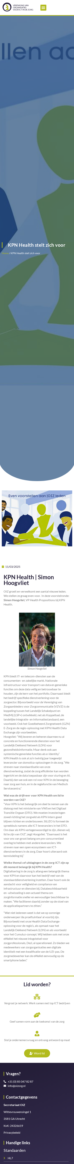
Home (5, 253)
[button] (43, 8)
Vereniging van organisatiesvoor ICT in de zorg (23, 7)
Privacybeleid (12, 1132)
